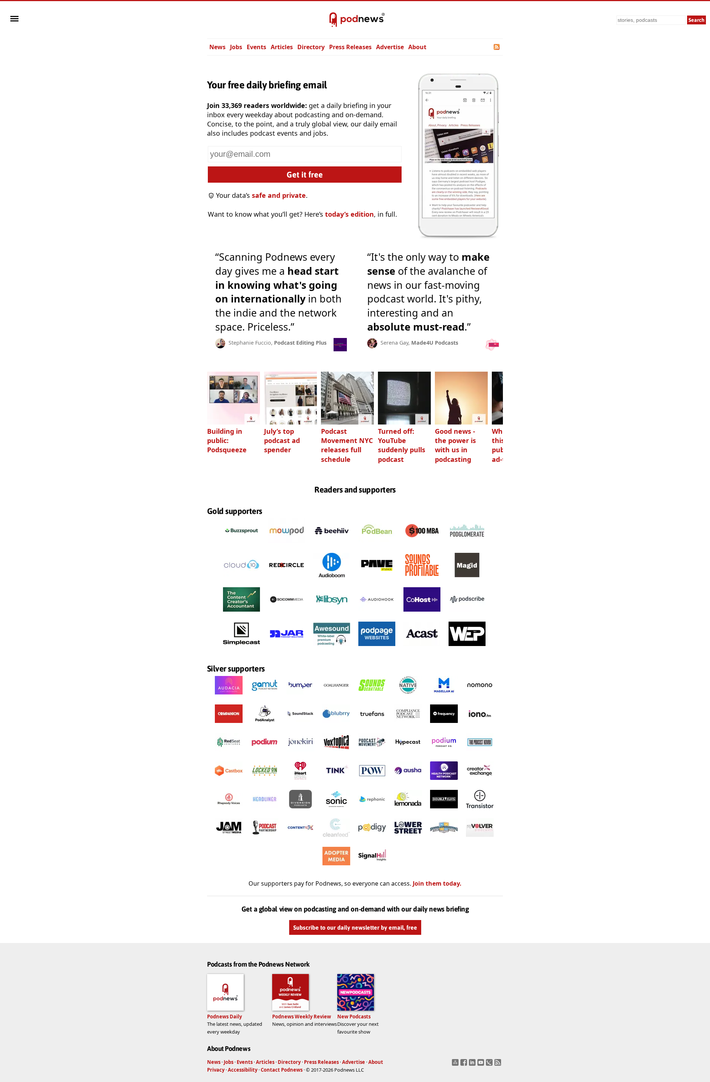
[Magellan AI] (444, 696)
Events (256, 47)
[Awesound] (331, 648)
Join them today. (437, 883)
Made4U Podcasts (434, 342)
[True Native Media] (408, 696)
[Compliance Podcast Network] (408, 725)
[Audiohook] (376, 613)
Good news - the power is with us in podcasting (455, 445)
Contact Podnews (281, 1069)
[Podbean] (376, 545)
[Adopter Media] (336, 867)
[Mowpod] (286, 545)
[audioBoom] (331, 579)
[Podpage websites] (376, 648)
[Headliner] (265, 810)
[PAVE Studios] (376, 579)
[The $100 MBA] (421, 545)
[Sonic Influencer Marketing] (336, 810)
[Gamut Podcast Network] (265, 696)
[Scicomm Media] (286, 613)
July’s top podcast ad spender (282, 440)
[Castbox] (229, 782)
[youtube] (481, 1064)
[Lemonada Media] (408, 810)
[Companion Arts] (229, 725)
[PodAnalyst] (265, 725)
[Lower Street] (408, 839)
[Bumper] (300, 696)
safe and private (279, 195)
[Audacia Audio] (229, 696)
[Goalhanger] (336, 696)
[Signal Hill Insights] (372, 867)
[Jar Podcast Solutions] (286, 648)
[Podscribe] (467, 613)
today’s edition (349, 214)
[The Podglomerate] (467, 545)
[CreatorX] (480, 782)
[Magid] (467, 579)
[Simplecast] (241, 648)
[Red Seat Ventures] (229, 753)
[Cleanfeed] (336, 839)
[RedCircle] (286, 579)
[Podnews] (333, 20)
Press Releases (350, 47)
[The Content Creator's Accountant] (241, 613)
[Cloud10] (241, 579)
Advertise (390, 47)
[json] (490, 1064)
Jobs (236, 47)
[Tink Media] (336, 782)
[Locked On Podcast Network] (265, 782)
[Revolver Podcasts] (480, 839)
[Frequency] (444, 725)
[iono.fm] (480, 725)
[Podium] (265, 753)
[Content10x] (300, 839)
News (217, 47)
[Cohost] (421, 613)
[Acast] (421, 648)
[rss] (498, 1064)
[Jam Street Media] (229, 839)
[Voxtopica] (336, 753)
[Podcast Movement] (372, 753)
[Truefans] (372, 725)
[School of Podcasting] (444, 839)
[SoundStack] (300, 725)
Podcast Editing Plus (300, 342)
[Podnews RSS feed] (497, 47)
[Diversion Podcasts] (300, 810)
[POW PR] (372, 782)
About (417, 47)
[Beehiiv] (331, 545)
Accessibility (242, 1069)
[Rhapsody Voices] (229, 810)
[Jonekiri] (300, 753)
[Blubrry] (336, 725)
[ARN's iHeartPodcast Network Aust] (300, 782)
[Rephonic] (372, 810)
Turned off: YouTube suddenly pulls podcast (401, 445)
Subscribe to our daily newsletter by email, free (355, 927)
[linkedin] (473, 1064)
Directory (311, 47)
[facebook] (464, 1064)
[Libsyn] (331, 613)
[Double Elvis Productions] (444, 810)
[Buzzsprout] (241, 545)
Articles (282, 47)
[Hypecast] (408, 753)
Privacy (215, 1069)
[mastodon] (456, 1064)
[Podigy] (372, 839)
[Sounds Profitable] (421, 579)
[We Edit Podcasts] (467, 648)
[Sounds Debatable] (372, 696)
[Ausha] (408, 782)
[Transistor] (480, 810)
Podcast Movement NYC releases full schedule (347, 445)
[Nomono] (480, 696)
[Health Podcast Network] (444, 782)
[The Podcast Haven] (480, 753)
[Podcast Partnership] (265, 839)
